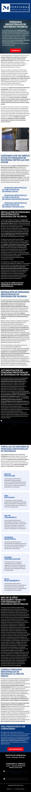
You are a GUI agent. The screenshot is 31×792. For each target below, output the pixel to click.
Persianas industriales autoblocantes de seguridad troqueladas (14, 205)
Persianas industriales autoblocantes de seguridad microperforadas (15, 197)
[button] (2, 16)
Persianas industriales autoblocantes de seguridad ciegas (14, 190)
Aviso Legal (9, 789)
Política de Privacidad (19, 789)
